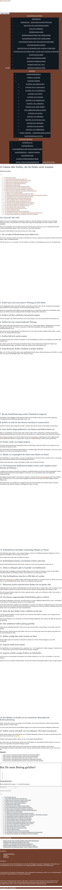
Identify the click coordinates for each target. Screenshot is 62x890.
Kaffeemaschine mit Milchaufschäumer (36, 42)
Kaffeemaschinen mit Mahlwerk (36, 38)
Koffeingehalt (5, 437)
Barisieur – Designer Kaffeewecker (36, 22)
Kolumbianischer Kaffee (35, 110)
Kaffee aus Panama (35, 123)
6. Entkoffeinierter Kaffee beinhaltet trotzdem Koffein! (17, 186)
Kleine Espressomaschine (27, 159)
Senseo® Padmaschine (36, 61)
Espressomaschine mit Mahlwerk (36, 35)
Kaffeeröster (27, 155)
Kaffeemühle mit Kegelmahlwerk (27, 149)
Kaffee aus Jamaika (35, 103)
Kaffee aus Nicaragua (35, 120)
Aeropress (36, 19)
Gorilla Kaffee (33, 77)
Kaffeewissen (49, 162)
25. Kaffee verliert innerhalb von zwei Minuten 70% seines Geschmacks (21, 214)
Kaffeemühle (27, 146)
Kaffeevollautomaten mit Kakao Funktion (36, 48)
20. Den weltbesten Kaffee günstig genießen (15, 207)
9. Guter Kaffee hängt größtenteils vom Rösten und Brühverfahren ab (21, 190)
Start (7, 68)
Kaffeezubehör (26, 139)
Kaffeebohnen (34, 437)
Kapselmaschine (36, 55)
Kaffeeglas (27, 142)
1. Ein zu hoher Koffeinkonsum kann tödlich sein (15, 179)
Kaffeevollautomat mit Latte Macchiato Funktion (36, 51)
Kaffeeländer (33, 81)
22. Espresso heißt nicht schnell (12, 209)
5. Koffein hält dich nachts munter (12, 185)
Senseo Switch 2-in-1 (36, 64)
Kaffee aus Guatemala (35, 90)
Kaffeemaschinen (34, 16)
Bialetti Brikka (36, 29)
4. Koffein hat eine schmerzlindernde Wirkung (15, 183)
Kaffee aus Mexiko (35, 116)
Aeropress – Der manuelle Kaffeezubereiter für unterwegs (18, 843)
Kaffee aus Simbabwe (35, 129)
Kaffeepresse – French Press (27, 152)
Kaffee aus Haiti (35, 94)
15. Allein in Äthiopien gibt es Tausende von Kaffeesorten (18, 199)
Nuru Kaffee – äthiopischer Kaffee (35, 133)
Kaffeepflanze (9, 579)
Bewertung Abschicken (6, 781)
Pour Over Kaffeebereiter (27, 162)
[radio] (32, 772)
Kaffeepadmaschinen (36, 45)
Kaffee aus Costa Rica (35, 87)
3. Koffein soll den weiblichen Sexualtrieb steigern (16, 182)
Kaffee (32, 71)
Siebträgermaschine (36, 68)
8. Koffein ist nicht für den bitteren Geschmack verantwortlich (18, 189)
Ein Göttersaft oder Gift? (10, 177)
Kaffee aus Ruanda (35, 126)
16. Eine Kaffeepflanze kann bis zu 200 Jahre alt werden (18, 201)
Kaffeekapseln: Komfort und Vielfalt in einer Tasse (16, 842)
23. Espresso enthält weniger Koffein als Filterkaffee (17, 211)
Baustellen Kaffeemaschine (36, 25)
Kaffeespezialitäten (34, 136)
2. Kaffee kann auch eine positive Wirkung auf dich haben (17, 180)
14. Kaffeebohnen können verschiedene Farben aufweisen (18, 198)
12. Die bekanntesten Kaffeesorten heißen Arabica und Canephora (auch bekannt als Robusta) (26, 195)
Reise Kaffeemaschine (36, 58)
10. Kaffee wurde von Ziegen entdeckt (13, 192)
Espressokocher (36, 32)
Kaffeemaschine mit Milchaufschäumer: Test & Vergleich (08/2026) (20, 847)
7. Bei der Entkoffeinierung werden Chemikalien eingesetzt (17, 187)
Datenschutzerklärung (8, 854)
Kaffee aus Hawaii (35, 97)
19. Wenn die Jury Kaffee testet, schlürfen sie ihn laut (17, 205)
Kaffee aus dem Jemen (35, 107)
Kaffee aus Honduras (35, 100)
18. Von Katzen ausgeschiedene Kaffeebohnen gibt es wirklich (19, 204)
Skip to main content (5, 0)
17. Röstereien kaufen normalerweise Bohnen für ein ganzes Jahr (19, 202)
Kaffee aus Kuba (35, 113)
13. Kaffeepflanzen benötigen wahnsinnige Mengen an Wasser (19, 196)
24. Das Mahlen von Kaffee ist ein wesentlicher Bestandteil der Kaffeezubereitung (23, 212)
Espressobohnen (33, 74)
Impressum (6, 857)
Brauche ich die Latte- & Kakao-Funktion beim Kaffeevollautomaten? (21, 840)
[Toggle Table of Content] (1, 174)
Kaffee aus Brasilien (35, 84)
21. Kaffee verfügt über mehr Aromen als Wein (16, 208)
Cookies (5, 855)
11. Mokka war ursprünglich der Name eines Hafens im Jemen (19, 193)
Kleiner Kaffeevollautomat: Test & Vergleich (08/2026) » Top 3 (19, 845)
